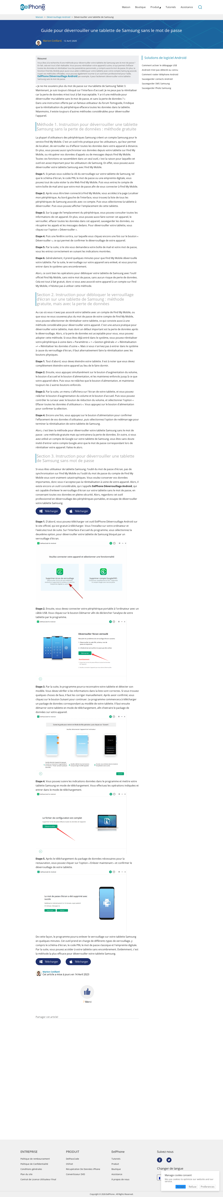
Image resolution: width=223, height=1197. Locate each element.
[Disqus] (87, 1058)
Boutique (140, 7)
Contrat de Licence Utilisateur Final (38, 1179)
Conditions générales (31, 1169)
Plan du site (26, 1174)
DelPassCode (72, 1159)
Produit (115, 1164)
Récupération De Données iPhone (83, 1169)
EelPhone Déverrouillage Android (57, 76)
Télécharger (51, 511)
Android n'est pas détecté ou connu (160, 69)
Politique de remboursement (35, 1159)
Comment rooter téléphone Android (160, 74)
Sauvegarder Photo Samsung (156, 88)
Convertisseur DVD (75, 1174)
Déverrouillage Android (58, 17)
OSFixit (69, 1164)
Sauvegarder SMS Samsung (156, 83)
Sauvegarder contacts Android (157, 79)
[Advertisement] (87, 1011)
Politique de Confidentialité (34, 1164)
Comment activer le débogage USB (159, 65)
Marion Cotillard (52, 40)
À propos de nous (120, 1179)
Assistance (187, 7)
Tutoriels (171, 7)
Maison (126, 7)
